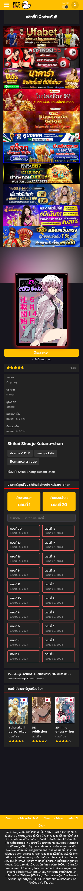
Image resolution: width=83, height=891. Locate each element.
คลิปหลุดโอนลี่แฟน (28, 818)
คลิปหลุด (59, 818)
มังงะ (47, 818)
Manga (10, 394)
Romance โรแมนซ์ (23, 461)
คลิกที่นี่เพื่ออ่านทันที (41, 17)
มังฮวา (9, 818)
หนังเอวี (73, 818)
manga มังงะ (46, 453)
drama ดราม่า (20, 453)
